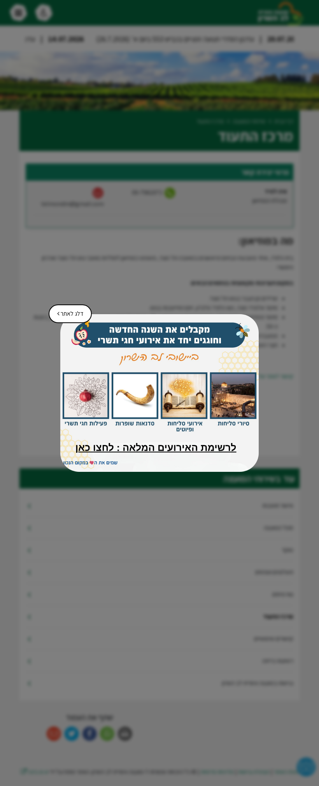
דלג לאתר (67, 311)
